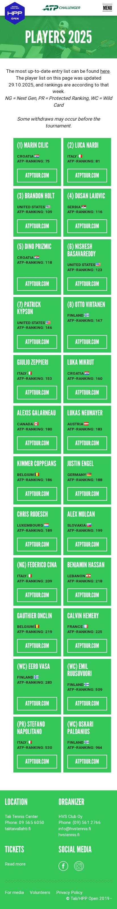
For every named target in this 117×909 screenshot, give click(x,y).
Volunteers (40, 892)
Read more (15, 864)
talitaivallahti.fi (18, 828)
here (105, 71)
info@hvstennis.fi (74, 828)
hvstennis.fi (69, 834)
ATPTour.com (37, 175)
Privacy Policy (69, 892)
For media (14, 892)
